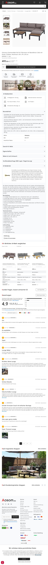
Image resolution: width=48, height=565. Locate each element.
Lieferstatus (22, 525)
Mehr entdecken (42, 448)
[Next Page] (30, 443)
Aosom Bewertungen (38, 510)
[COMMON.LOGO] (11, 2)
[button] (24, 111)
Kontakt (22, 504)
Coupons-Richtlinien (24, 515)
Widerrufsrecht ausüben (25, 528)
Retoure (22, 503)
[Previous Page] (17, 443)
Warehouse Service (24, 513)
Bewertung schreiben (41, 295)
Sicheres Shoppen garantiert (26, 511)
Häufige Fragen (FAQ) (24, 506)
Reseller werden (37, 508)
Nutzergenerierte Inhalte (25, 530)
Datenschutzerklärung (38, 504)
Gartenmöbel (20, 11)
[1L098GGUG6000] (35, 467)
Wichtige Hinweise (24, 510)
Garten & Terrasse (12, 11)
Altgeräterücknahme (24, 518)
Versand (22, 508)
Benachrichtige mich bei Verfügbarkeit (26, 67)
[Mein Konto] (40, 2)
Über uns (35, 501)
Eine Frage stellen (41, 289)
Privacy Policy (38, 554)
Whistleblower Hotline (38, 511)
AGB (5, 521)
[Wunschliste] (34, 2)
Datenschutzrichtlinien (12, 521)
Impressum (36, 506)
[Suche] (44, 6)
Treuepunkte (23, 526)
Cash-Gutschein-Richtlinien (26, 517)
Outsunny (27, 135)
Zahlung (22, 501)
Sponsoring (22, 520)
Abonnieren (15, 516)
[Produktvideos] (6, 26)
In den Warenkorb (9, 266)
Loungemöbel (28, 11)
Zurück (4, 11)
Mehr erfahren (15, 300)
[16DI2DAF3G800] (12, 468)
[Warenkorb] (45, 2)
